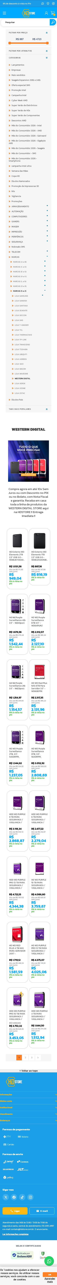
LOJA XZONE (20, 388)
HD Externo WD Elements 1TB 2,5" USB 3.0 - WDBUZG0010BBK (39, 556)
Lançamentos (18, 64)
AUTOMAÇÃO (17, 211)
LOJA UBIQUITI (21, 354)
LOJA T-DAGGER (21, 325)
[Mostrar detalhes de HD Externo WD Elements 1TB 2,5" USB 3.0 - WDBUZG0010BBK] (39, 540)
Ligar (17, 1211)
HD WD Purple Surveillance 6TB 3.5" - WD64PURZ (38, 621)
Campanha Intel (19, 95)
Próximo (38, 1057)
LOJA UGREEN (21, 359)
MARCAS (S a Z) (19, 291)
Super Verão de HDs (21, 110)
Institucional (6, 1107)
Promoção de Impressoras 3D (25, 186)
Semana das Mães (20, 170)
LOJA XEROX (20, 383)
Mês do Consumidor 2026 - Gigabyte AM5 (27, 142)
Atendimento (6, 1114)
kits (13, 191)
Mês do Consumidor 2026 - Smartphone (23, 160)
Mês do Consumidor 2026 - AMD (27, 130)
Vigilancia (16, 196)
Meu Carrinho (52, 13)
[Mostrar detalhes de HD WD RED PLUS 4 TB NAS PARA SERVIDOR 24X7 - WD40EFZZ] (17, 934)
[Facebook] (14, 1197)
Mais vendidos (18, 75)
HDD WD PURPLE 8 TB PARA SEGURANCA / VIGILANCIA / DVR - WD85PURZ (17, 821)
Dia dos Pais (17, 399)
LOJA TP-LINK (21, 339)
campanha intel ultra (21, 166)
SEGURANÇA (17, 241)
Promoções (17, 201)
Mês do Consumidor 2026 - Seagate (28, 148)
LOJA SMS (19, 320)
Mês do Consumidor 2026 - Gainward (29, 135)
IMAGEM (15, 226)
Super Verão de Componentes (26, 115)
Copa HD (16, 176)
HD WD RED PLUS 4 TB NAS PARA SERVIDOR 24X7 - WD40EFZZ (17, 951)
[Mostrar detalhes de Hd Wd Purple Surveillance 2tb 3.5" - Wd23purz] (17, 672)
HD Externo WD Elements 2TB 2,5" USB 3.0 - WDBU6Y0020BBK (17, 556)
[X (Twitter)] (6, 1197)
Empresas (16, 70)
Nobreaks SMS (18, 246)
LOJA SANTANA (21, 305)
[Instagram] (53, 3)
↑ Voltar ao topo (28, 1071)
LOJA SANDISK (21, 300)
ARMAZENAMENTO (20, 206)
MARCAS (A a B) (20, 261)
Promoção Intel (19, 90)
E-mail (44, 1211)
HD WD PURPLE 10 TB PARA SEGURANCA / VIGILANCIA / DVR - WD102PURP (38, 887)
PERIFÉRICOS (17, 236)
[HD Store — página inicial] (14, 1082)
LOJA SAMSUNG (21, 296)
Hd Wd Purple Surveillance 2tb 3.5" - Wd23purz (17, 686)
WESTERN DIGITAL (22, 378)
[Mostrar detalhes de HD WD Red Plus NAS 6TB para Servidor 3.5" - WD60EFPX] (39, 672)
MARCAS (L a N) (19, 281)
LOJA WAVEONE (21, 373)
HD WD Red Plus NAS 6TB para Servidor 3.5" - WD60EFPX (39, 687)
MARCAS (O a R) (19, 286)
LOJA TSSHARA (21, 349)
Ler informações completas (15, 1234)
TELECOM (16, 251)
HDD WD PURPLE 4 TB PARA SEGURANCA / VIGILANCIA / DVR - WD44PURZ (39, 1018)
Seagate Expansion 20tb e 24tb (26, 80)
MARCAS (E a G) (19, 271)
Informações (6, 1094)
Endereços (5, 1120)
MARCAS (15, 257)
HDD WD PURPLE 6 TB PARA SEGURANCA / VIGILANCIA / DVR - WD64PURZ (39, 821)
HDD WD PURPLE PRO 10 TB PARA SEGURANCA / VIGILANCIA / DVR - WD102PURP (17, 1018)
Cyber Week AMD (19, 100)
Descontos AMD (19, 120)
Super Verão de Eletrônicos (24, 105)
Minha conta (6, 1101)
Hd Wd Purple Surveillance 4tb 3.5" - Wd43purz (17, 620)
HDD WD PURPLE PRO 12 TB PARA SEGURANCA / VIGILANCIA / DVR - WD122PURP (17, 887)
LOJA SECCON (20, 315)
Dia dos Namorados (21, 181)
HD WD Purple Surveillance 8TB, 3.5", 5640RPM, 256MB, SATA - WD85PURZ (38, 755)
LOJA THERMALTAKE (23, 334)
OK (49, 1274)
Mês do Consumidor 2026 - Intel (27, 125)
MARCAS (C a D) (19, 266)
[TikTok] (22, 1197)
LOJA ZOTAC (20, 393)
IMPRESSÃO (17, 231)
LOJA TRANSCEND (22, 344)
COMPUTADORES (19, 216)
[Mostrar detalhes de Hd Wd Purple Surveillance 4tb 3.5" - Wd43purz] (17, 606)
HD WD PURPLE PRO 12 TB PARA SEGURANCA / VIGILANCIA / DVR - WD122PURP (39, 952)
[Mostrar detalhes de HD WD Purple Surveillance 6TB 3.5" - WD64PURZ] (39, 606)
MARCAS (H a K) (20, 276)
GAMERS (15, 221)
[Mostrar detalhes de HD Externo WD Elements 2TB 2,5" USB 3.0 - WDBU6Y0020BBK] (17, 540)
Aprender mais (49, 1280)
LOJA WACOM (20, 368)
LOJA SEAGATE (21, 310)
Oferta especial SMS (21, 85)
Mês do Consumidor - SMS (24, 153)
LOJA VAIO (19, 364)
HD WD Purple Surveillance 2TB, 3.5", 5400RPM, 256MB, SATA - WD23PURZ (16, 755)
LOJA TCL (19, 330)
